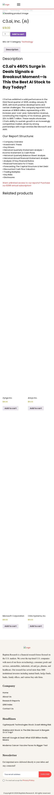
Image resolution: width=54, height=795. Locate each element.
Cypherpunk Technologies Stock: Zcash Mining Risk (27, 724)
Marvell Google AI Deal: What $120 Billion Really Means (25, 738)
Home (5, 10)
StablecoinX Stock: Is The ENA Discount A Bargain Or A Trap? (26, 731)
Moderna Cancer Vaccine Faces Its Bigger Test (25, 745)
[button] (13, 4)
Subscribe (45, 774)
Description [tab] (12, 49)
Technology (15, 10)
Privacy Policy (28, 780)
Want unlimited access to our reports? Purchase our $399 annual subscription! (26, 184)
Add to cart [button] (11, 408)
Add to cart (18, 34)
